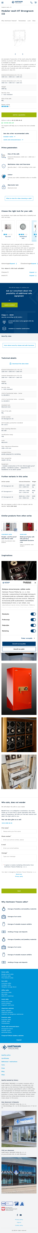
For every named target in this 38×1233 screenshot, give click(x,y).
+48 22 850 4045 (11, 506)
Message (4, 853)
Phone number (6, 836)
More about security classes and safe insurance (19, 345)
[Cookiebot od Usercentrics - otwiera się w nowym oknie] (23, 583)
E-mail (3, 844)
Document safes (6, 992)
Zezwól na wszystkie (19, 644)
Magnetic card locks (7, 1005)
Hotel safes (5, 999)
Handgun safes (6, 985)
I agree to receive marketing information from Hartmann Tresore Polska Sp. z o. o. (19, 866)
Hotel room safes (6, 1001)
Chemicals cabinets (7, 1008)
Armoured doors (6, 1032)
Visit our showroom (7, 1150)
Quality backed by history (9, 1080)
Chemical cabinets (7, 1012)
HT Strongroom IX (7, 497)
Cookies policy (19, 1225)
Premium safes (6, 1017)
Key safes (4, 994)
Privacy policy (19, 876)
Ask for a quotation (19, 115)
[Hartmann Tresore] (11, 1053)
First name (5, 828)
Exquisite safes (6, 1019)
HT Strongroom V (6, 491)
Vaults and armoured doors (10, 1026)
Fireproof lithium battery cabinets (12, 1035)
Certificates (5, 1058)
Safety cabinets (6, 1010)
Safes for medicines (7, 996)
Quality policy (6, 1055)
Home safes (5, 972)
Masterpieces (5, 1023)
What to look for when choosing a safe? (19, 198)
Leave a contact (9, 305)
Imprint (19, 1222)
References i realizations (9, 1061)
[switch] (33, 619)
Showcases (23, 534)
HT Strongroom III (7, 486)
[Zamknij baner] (35, 582)
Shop (3, 1074)
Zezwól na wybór (19, 649)
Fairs (3, 1065)
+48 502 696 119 (9, 123)
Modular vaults (6, 1030)
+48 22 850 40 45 (16, 120)
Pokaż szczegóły (26, 638)
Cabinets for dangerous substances (12, 1014)
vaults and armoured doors (12, 139)
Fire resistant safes (7, 978)
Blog (2, 1071)
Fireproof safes (6, 534)
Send (19, 891)
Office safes (5, 990)
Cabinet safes (5, 1021)
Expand (12, 263)
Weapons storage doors (8, 987)
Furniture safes (6, 976)
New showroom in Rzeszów (10, 1102)
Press (3, 1068)
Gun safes (4, 981)
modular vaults (8, 136)
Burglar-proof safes (7, 974)
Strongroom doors (7, 1028)
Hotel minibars (6, 1003)
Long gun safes (6, 983)
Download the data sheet (20, 363)
